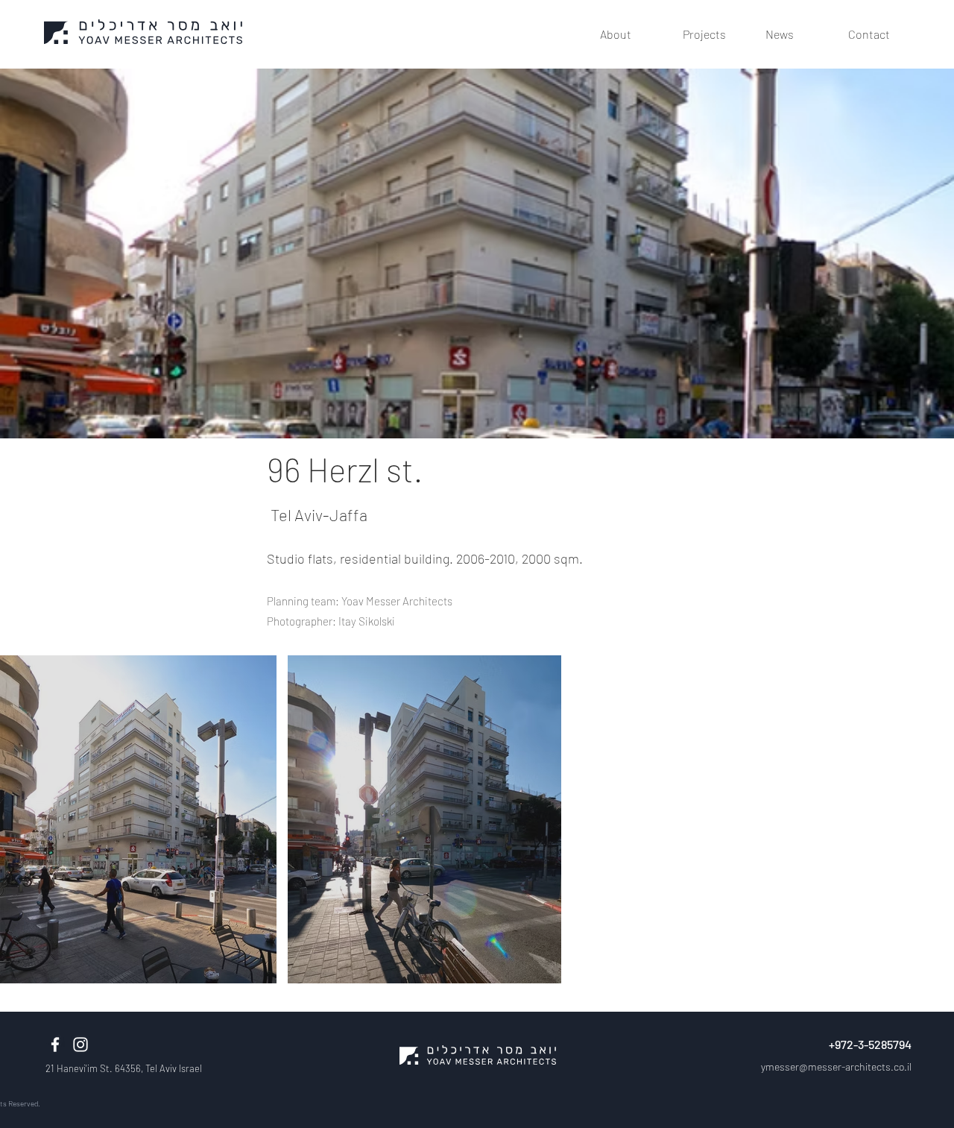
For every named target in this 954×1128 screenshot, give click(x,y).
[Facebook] (55, 1044)
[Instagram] (80, 1044)
